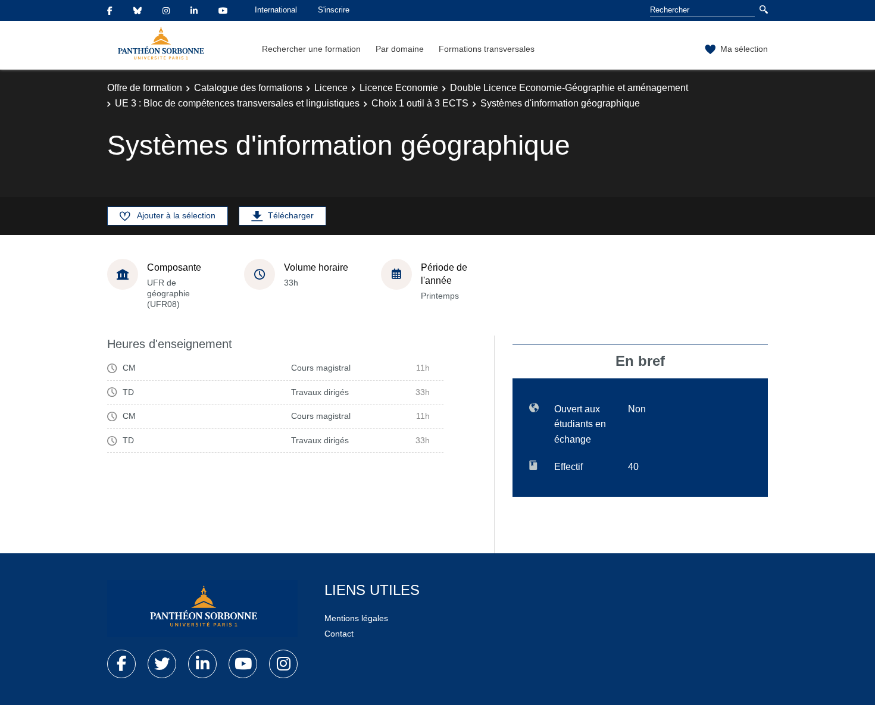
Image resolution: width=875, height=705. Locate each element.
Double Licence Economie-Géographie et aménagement (569, 88)
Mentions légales (356, 618)
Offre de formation (144, 88)
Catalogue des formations (248, 88)
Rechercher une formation (311, 49)
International (276, 9)
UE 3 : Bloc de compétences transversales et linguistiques (237, 103)
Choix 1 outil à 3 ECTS (419, 103)
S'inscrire (333, 9)
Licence (331, 88)
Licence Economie (399, 88)
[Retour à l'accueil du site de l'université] (202, 608)
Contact (339, 633)
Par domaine (400, 49)
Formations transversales (487, 49)
